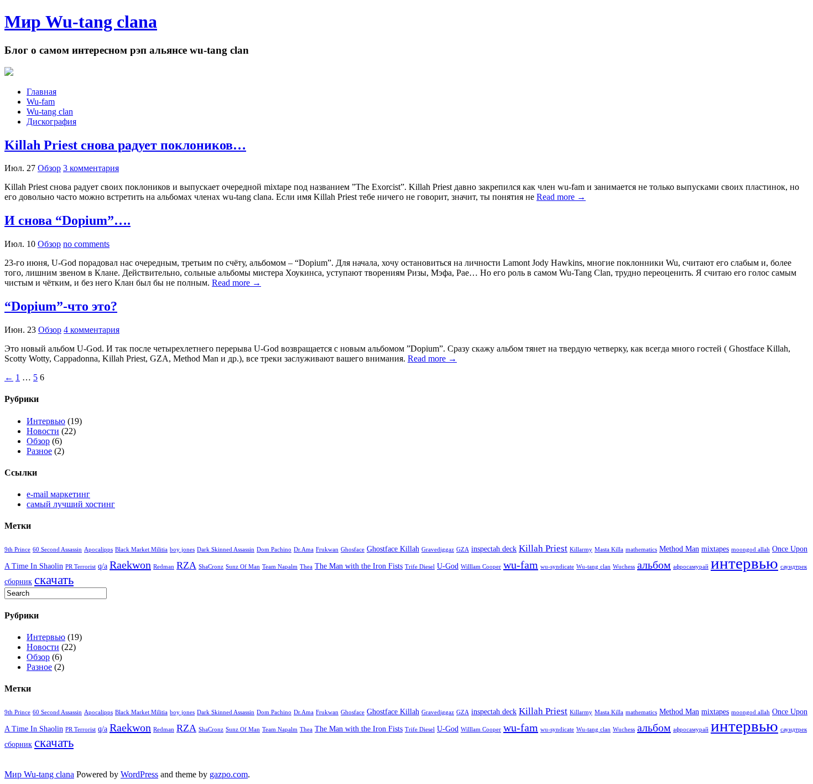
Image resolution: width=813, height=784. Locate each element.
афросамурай (690, 567)
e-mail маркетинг (58, 494)
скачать (54, 579)
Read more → (561, 197)
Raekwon (130, 565)
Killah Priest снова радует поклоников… (125, 145)
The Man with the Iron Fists (359, 565)
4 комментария (91, 329)
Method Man (679, 548)
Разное (39, 451)
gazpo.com (229, 774)
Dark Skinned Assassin (225, 549)
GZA (462, 549)
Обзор (49, 168)
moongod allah (750, 549)
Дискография (51, 121)
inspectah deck (494, 548)
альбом (654, 565)
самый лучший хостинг (71, 504)
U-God (447, 565)
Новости (43, 431)
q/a (102, 565)
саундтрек (793, 567)
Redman (163, 567)
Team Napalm (280, 567)
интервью (744, 563)
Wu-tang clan (50, 111)
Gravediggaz (437, 549)
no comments (86, 244)
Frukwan (327, 549)
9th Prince (17, 549)
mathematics (641, 549)
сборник (18, 581)
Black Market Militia (141, 549)
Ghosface (352, 549)
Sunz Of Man (243, 567)
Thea (306, 567)
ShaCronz (211, 567)
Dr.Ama (304, 549)
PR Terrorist (80, 567)
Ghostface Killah (393, 548)
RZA (186, 565)
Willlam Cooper (481, 567)
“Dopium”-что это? (60, 306)
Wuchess (624, 567)
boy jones (182, 549)
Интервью (46, 421)
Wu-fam (41, 101)
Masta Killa (609, 549)
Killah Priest (543, 548)
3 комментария (91, 168)
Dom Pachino (274, 549)
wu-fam (520, 565)
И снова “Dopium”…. (67, 220)
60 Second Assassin (57, 549)
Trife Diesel (420, 567)
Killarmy (581, 549)
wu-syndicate (557, 567)
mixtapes (715, 548)
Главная (41, 91)
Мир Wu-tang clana (80, 22)
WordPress (139, 774)
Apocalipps (98, 549)
